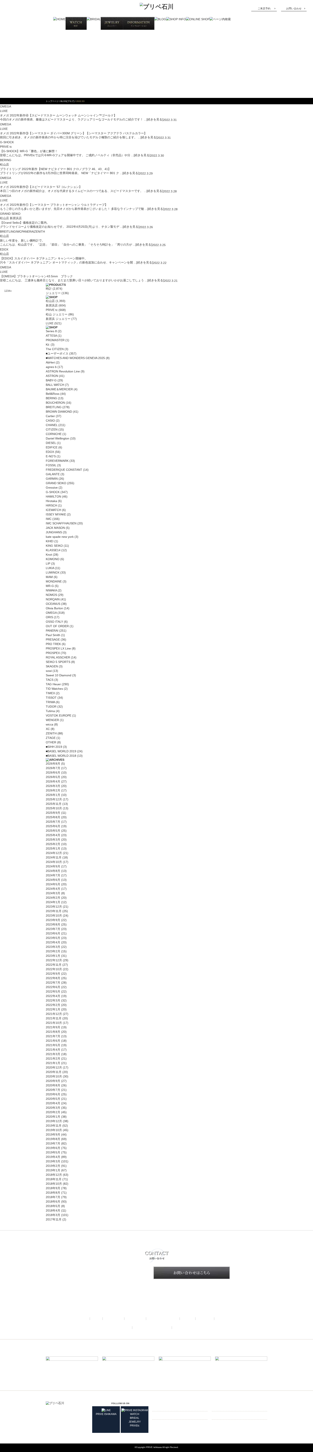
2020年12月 (54, 1067)
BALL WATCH (55, 384)
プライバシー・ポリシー (152, 1327)
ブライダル (113, 1318)
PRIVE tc (52, 310)
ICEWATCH (53, 510)
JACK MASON (55, 527)
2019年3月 (53, 1161)
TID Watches (54, 688)
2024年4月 (53, 888)
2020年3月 (53, 1107)
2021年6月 (53, 1040)
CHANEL (51, 425)
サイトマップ (184, 1327)
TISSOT (51, 697)
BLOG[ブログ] (67, 101)
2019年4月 (53, 1157)
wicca (49, 724)
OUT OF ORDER (57, 626)
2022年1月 (53, 1009)
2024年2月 (53, 897)
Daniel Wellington (57, 438)
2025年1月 (53, 848)
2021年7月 (53, 1036)
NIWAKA (51, 590)
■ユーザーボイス (57, 353)
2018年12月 (54, 1174)
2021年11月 (54, 1018)
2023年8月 (53, 924)
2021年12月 (54, 1014)
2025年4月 (53, 835)
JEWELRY (135, 1421)
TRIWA (50, 702)
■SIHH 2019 (54, 746)
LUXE (49, 323)
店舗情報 (205, 1318)
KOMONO (52, 559)
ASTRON (52, 376)
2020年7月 (53, 1090)
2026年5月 (53, 777)
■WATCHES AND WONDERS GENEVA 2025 (75, 358)
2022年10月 (54, 969)
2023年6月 (53, 933)
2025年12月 (54, 799)
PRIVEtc (134, 1425)
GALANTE (53, 474)
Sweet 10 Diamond (58, 675)
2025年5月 (53, 830)
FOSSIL (51, 465)
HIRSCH (51, 505)
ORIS (49, 617)
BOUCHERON (55, 402)
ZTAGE (51, 738)
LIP (48, 563)
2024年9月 (53, 866)
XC (48, 729)
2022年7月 (53, 982)
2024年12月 (54, 853)
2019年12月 (54, 1121)
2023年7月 (53, 929)
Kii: (48, 344)
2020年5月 (53, 1098)
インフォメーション (162, 1318)
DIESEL (51, 443)
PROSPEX (53, 653)
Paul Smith (53, 635)
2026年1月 (53, 795)
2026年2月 (53, 790)
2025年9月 (53, 812)
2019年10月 (54, 1130)
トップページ (52, 101)
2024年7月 (53, 875)
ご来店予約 (264, 8)
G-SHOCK (7, 142)
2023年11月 (54, 911)
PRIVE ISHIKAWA (106, 1414)
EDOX (4, 249)
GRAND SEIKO (10, 213)
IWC (19, 231)
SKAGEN (52, 666)
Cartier (50, 416)
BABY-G (51, 380)
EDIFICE (51, 447)
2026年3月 (53, 786)
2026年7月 (53, 768)
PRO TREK (53, 644)
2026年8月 (53, 763)
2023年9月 (53, 920)
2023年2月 (53, 951)
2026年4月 (53, 781)
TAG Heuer (53, 684)
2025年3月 (53, 839)
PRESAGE (53, 639)
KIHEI (49, 541)
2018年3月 (53, 1215)
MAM (49, 577)
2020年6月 (53, 1094)
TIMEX (50, 693)
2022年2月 (53, 1005)
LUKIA (50, 568)
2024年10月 (54, 862)
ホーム (82, 1318)
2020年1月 (53, 1116)
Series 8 (51, 331)
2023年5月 (53, 938)
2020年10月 (54, 1076)
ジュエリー (53, 293)
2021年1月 (53, 1063)
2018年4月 (53, 1210)
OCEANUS (53, 603)
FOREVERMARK (57, 460)
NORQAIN (53, 599)
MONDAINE (54, 581)
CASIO (50, 420)
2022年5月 (53, 991)
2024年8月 (53, 871)
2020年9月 (53, 1081)
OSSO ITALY (54, 621)
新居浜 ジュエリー (58, 318)
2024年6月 (53, 879)
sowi (49, 670)
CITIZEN (51, 429)
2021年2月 (53, 1058)
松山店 (50, 301)
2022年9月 (53, 973)
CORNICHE (54, 434)
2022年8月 (53, 978)
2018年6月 (53, 1201)
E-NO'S (51, 456)
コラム (124, 1327)
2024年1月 (53, 902)
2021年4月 (53, 1049)
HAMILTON (53, 496)
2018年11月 (54, 1179)
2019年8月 (53, 1139)
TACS (49, 679)
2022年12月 (54, 960)
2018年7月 (53, 1197)
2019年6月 (53, 1148)
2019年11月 (54, 1125)
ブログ (187, 1318)
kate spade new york (60, 536)
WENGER (52, 720)
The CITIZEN (55, 349)
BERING (5, 160)
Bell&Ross (52, 393)
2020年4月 (53, 1103)
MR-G (50, 586)
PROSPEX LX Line (58, 648)
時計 (49, 288)
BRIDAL (134, 1417)
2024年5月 (53, 884)
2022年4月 (53, 996)
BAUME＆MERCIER (59, 389)
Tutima (50, 711)
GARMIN (52, 478)
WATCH (134, 1414)
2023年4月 (53, 942)
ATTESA (51, 335)
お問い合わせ (294, 8)
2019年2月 (53, 1165)
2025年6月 (53, 826)
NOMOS (51, 595)
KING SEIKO (54, 545)
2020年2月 (53, 1112)
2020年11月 (54, 1072)
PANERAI (28, 231)
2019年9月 (53, 1134)
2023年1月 (53, 955)
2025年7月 (53, 821)
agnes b (51, 367)
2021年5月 (53, 1045)
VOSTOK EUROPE (58, 715)
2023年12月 (54, 906)
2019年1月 (53, 1170)
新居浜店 (52, 305)
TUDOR (51, 706)
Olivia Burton (54, 608)
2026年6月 (53, 772)
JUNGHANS (54, 532)
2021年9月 (53, 1027)
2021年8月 (53, 1031)
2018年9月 (53, 1188)
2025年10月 (54, 808)
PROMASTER (55, 340)
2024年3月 (53, 893)
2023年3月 (53, 946)
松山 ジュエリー (56, 314)
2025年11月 (54, 803)
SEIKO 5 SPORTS (58, 662)
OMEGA (5, 106)
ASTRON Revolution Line (63, 371)
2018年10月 (54, 1183)
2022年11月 (54, 964)
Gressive (52, 487)
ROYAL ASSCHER (58, 657)
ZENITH (39, 231)
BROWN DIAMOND (59, 411)
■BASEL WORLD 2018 (61, 755)
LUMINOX (52, 572)
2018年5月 (53, 1206)
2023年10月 (54, 915)
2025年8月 (53, 817)
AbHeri (50, 362)
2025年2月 (53, 844)
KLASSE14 (53, 550)
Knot (49, 554)
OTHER (51, 742)
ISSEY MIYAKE (56, 514)
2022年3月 (53, 1000)
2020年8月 (53, 1085)
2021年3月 (53, 1054)
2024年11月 (54, 857)
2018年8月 (53, 1192)
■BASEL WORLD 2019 (61, 751)
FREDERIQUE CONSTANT (64, 469)
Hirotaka (51, 501)
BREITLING (8, 231)
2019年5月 (53, 1152)
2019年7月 (53, 1143)
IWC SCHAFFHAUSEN (61, 523)
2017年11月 (54, 1219)
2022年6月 (53, 987)
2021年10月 (54, 1022)
